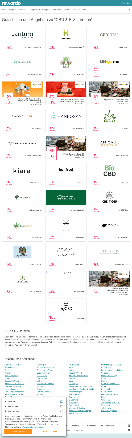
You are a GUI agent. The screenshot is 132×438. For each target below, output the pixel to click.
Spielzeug (105, 373)
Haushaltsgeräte (11, 389)
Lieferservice (42, 378)
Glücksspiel (73, 383)
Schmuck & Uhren (12, 381)
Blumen (104, 397)
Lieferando (75, 9)
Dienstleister (74, 402)
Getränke (40, 381)
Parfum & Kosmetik (44, 391)
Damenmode (10, 370)
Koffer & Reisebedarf (45, 367)
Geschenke (106, 399)
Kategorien (46, 9)
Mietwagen (41, 364)
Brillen (103, 386)
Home (4, 9)
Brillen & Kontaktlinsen (110, 383)
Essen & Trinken (43, 373)
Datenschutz (27, 427)
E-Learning (73, 399)
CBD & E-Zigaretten (109, 410)
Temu (84, 9)
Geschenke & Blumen (110, 394)
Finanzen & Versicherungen (80, 386)
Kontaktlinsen (106, 391)
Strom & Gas (74, 405)
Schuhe (8, 378)
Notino (66, 9)
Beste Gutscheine (107, 425)
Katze (71, 370)
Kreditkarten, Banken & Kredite (81, 389)
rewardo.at (78, 430)
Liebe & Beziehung (109, 375)
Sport (71, 381)
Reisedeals (57, 9)
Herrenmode (10, 367)
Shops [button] (11, 9)
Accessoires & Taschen (14, 383)
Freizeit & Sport (75, 373)
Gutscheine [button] (22, 9)
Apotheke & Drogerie (45, 383)
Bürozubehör (74, 397)
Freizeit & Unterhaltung (78, 375)
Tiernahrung (74, 364)
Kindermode (10, 373)
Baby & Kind (106, 367)
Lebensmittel (42, 375)
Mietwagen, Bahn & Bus (111, 364)
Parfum (40, 394)
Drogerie (40, 389)
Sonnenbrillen (107, 389)
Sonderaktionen (77, 425)
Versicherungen (75, 391)
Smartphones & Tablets (14, 394)
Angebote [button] (34, 9)
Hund (71, 367)
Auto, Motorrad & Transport (80, 410)
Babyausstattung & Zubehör (112, 370)
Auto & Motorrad (75, 413)
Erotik (103, 378)
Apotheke (41, 386)
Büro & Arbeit (74, 394)
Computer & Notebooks (14, 391)
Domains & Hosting (77, 408)
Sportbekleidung (11, 375)
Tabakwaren (106, 408)
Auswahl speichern (50, 431)
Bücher (72, 378)
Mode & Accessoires (13, 364)
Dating (104, 381)
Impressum (38, 427)
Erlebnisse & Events (45, 370)
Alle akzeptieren (18, 431)
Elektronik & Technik (13, 386)
